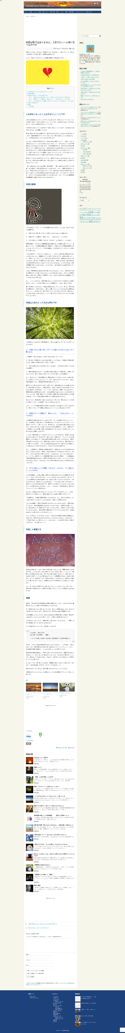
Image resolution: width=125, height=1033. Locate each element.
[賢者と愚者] (29, 888)
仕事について (86, 141)
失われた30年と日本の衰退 (88, 79)
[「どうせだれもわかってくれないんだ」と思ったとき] (50, 687)
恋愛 (66, 747)
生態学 (89, 219)
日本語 (98, 217)
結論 (29, 104)
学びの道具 (86, 151)
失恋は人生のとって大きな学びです (37, 95)
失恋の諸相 (30, 93)
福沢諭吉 (98, 219)
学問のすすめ (94, 215)
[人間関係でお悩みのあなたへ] (67, 687)
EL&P (80, 208)
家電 (84, 217)
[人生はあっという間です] (29, 760)
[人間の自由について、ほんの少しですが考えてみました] (29, 837)
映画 (82, 158)
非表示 (51, 88)
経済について (86, 168)
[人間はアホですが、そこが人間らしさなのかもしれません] (29, 847)
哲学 (98, 212)
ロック (82, 212)
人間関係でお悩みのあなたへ (66, 692)
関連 (31, 106)
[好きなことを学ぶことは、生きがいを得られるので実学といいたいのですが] (29, 857)
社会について (84, 164)
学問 (89, 215)
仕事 (94, 212)
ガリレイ (94, 208)
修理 (96, 212)
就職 (89, 217)
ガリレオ (98, 208)
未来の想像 (71, 11)
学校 (98, 215)
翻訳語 (84, 221)
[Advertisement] (50, 29)
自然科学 (87, 221)
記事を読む (36, 763)
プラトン (94, 210)
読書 (66, 11)
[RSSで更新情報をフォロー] (97, 3)
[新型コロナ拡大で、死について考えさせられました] (29, 808)
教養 (93, 217)
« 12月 (81, 192)
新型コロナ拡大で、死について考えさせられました (49, 806)
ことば (35, 11)
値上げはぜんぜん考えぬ (87, 99)
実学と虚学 (52, 11)
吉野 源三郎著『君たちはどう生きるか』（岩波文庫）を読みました (53, 825)
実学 (81, 217)
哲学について (84, 144)
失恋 (63, 747)
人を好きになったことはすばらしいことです (40, 91)
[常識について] (29, 770)
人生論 (30, 11)
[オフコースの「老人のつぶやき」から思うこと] (33, 687)
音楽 (57, 11)
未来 (100, 217)
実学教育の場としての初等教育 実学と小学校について (51, 815)
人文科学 (85, 212)
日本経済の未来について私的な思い (90, 75)
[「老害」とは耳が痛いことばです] (29, 780)
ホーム (26, 11)
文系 (96, 217)
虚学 (91, 221)
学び (82, 146)
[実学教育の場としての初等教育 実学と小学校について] (29, 818)
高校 (99, 221)
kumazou (72, 747)
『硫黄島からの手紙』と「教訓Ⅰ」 (44, 874)
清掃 (85, 219)
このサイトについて (79, 11)
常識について (38, 767)
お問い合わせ (89, 11)
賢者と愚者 (37, 885)
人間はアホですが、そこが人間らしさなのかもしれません (51, 844)
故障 (91, 217)
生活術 (39, 11)
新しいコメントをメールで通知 (36, 970)
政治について (86, 165)
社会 (95, 219)
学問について (84, 156)
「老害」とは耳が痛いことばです (43, 777)
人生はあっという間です (41, 757)
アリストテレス (89, 208)
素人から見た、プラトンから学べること (38, 927)
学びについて (45, 11)
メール (28, 960)
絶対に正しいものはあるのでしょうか (90, 117)
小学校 (87, 217)
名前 (28, 954)
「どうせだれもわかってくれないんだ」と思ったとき (49, 796)
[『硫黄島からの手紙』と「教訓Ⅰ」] (29, 877)
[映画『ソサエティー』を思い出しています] (29, 789)
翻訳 (81, 221)
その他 (82, 136)
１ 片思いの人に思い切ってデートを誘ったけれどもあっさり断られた (49, 97)
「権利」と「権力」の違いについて (90, 77)
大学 (84, 149)
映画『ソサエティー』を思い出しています (46, 786)
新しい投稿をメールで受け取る (36, 973)
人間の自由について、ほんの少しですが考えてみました (50, 834)
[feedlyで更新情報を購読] (95, 3)
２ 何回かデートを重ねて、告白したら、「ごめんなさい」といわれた (49, 99)
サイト (27, 965)
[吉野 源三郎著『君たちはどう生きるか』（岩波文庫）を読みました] (29, 828)
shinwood (84, 122)
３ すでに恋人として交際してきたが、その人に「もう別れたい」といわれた (51, 101)
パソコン (62, 11)
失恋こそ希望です (32, 102)
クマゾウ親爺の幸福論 (37, 3)
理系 (87, 219)
